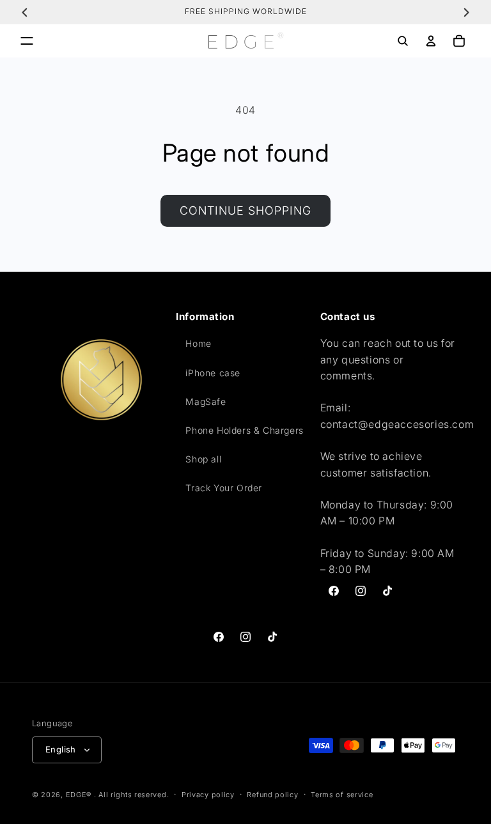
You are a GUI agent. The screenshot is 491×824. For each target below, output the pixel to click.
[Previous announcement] (25, 12)
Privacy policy (208, 794)
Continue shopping (245, 210)
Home (198, 343)
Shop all (203, 459)
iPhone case (212, 372)
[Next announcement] (466, 12)
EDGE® (80, 794)
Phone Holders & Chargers (244, 430)
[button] (27, 41)
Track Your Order (223, 487)
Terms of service (342, 794)
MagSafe (205, 401)
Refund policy (272, 794)
